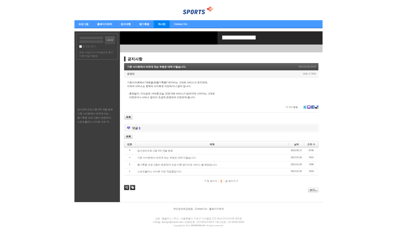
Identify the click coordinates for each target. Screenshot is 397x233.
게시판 (161, 24)
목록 (128, 117)
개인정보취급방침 (183, 208)
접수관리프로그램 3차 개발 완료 (95, 109)
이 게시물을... (293, 107)
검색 (126, 187)
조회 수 (311, 144)
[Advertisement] (97, 83)
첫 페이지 (211, 181)
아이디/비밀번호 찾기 (101, 52)
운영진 (131, 73)
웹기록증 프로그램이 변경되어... (95, 117)
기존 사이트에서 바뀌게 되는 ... (94, 113)
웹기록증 (144, 24)
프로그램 (83, 24)
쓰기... (313, 189)
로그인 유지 (89, 46)
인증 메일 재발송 (88, 55)
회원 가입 (84, 52)
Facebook (312, 107)
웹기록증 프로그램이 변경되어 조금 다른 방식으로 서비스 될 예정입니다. (177, 164)
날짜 (296, 144)
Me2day (309, 107)
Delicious (316, 107)
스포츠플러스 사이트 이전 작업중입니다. (159, 171)
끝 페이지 (230, 181)
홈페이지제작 (104, 24)
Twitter (305, 107)
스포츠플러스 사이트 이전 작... (94, 121)
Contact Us (180, 24)
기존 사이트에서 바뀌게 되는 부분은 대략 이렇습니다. (156, 66)
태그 (132, 187)
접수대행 (126, 24)
